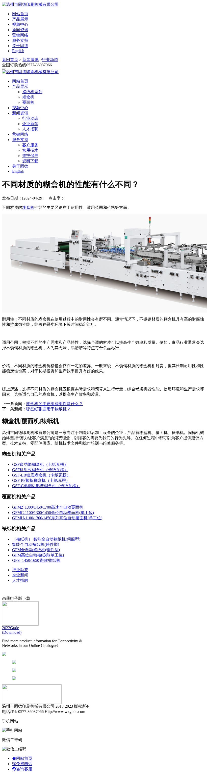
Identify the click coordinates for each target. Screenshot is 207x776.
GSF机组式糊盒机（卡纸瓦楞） (40, 470)
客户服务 (30, 145)
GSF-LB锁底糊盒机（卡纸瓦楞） (41, 475)
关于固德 (20, 46)
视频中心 (20, 24)
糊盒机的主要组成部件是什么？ (54, 404)
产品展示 (20, 19)
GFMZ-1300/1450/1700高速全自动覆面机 (47, 507)
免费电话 (24, 764)
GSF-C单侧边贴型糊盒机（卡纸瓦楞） (46, 486)
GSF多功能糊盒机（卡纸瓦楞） (40, 464)
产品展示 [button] (20, 86)
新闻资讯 (20, 30)
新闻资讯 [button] (20, 113)
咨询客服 (24, 769)
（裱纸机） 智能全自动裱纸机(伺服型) (46, 539)
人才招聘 (30, 129)
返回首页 (10, 59)
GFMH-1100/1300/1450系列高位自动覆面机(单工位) (57, 518)
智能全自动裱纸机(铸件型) (35, 544)
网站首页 (20, 14)
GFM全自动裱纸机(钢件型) (36, 550)
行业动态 (50, 59)
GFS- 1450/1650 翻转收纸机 (36, 560)
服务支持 (20, 40)
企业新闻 (30, 124)
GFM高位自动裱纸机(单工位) (38, 555)
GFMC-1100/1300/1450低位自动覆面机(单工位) (53, 512)
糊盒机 (28, 97)
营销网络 (20, 35)
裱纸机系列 (32, 92)
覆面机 (28, 102)
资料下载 (30, 161)
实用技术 (30, 150)
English (18, 51)
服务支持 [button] (20, 139)
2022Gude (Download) (11, 630)
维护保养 (30, 155)
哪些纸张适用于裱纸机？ (48, 409)
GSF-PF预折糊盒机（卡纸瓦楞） (41, 480)
